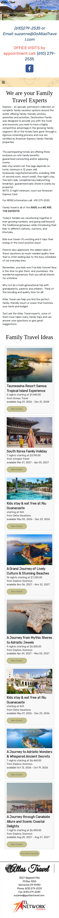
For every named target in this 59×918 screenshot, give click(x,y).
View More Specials (29, 853)
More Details (16, 409)
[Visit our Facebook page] (29, 68)
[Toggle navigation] (3, 83)
